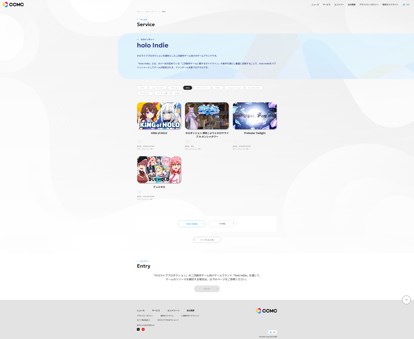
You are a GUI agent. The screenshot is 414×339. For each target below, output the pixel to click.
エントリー (339, 4)
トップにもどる (207, 239)
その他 (222, 223)
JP (404, 4)
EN (408, 4)
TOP (138, 11)
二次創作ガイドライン (189, 315)
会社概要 (352, 4)
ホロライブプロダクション (167, 320)
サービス (327, 4)
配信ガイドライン (390, 4)
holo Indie (192, 223)
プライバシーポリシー (369, 4)
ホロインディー (151, 11)
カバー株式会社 (142, 320)
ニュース (315, 4)
